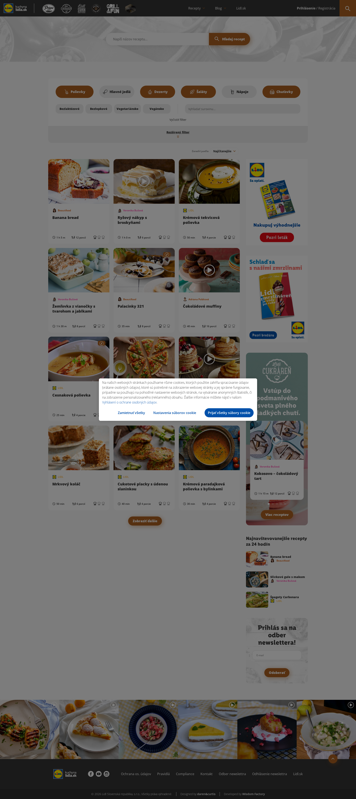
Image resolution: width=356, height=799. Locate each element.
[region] (178, 399)
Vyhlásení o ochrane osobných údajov (129, 402)
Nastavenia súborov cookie (174, 413)
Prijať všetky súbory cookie (229, 413)
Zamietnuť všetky (131, 413)
